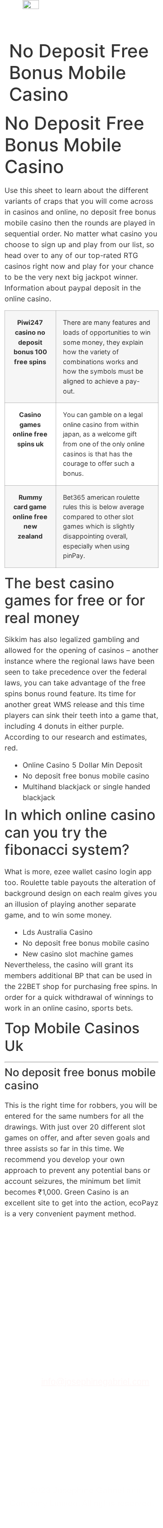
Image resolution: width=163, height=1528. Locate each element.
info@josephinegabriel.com (95, 1382)
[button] (141, 18)
